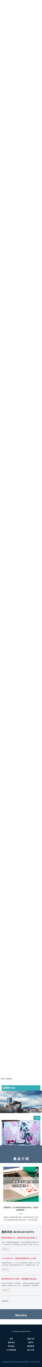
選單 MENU (10, 1088)
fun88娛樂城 (11, 1350)
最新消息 (11, 1342)
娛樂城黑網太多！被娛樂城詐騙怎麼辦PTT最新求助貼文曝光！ (20, 1238)
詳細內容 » (6, 1249)
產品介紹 (30, 1339)
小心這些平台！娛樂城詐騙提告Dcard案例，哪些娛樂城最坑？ (19, 1258)
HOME (3, 1079)
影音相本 (11, 1346)
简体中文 (9, 1079)
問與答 (30, 1342)
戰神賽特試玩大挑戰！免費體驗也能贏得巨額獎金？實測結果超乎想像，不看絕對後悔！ (20, 1279)
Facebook (5, 1301)
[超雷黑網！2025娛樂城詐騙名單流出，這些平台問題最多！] (21, 1184)
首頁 (11, 1339)
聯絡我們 (30, 1346)
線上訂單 (30, 1350)
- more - (36, 1118)
